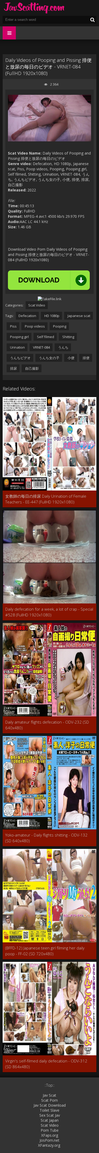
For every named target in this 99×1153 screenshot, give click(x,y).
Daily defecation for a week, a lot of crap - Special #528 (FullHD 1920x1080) (49, 611)
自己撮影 (31, 368)
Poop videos (34, 326)
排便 (85, 357)
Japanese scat (78, 315)
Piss (13, 326)
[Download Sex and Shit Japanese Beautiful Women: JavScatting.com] (34, 8)
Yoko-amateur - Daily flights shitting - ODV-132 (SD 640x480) (46, 837)
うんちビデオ (20, 357)
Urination (17, 347)
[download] (49, 280)
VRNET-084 (41, 347)
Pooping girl (19, 336)
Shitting (68, 336)
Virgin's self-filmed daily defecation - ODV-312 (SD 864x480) (46, 1063)
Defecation (27, 315)
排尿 (13, 368)
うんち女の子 (48, 357)
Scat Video (36, 305)
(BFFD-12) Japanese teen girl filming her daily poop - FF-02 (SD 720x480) (44, 950)
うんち (62, 347)
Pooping (59, 326)
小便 (70, 357)
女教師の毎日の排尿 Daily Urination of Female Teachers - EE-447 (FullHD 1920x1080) (45, 498)
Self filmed (45, 336)
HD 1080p (51, 315)
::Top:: (49, 1085)
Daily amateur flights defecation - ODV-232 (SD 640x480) (47, 724)
